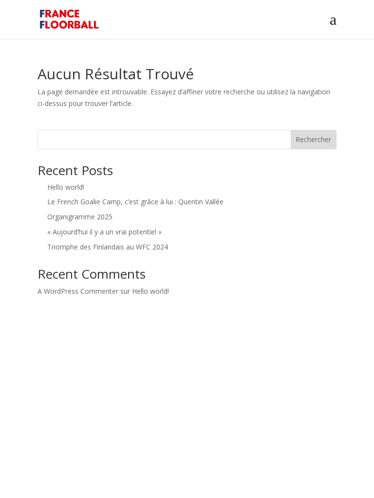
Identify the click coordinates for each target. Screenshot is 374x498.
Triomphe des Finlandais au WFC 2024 (107, 246)
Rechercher (313, 139)
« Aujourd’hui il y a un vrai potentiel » (104, 231)
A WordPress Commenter (77, 291)
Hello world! (65, 187)
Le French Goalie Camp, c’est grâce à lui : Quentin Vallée (135, 201)
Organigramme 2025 (79, 216)
